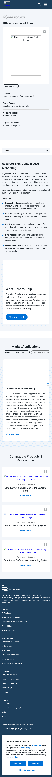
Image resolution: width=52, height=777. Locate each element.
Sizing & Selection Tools (10, 655)
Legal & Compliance (9, 683)
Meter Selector (7, 646)
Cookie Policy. (13, 757)
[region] (26, 755)
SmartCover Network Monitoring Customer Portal (26, 489)
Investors (5, 688)
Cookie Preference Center (26, 770)
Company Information (10, 675)
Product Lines (7, 626)
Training (5, 712)
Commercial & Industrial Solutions (14, 622)
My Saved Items (8, 659)
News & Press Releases (10, 679)
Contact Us (6, 703)
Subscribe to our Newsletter (12, 663)
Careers (5, 692)
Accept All (35, 763)
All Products (6, 613)
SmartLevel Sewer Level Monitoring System (26, 525)
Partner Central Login (10, 708)
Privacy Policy (25, 748)
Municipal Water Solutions (11, 617)
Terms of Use (36, 745)
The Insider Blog (8, 650)
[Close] (47, 738)
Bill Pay (4, 717)
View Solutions (12, 434)
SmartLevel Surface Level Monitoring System (26, 560)
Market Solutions (8, 630)
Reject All (17, 763)
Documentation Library (10, 642)
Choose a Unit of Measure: (12, 725)
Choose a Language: (10, 729)
